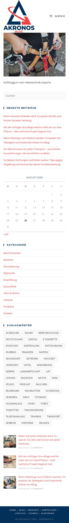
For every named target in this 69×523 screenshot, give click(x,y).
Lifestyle (8, 300)
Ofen (55, 377)
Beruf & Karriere (12, 253)
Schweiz (7, 313)
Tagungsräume (33, 410)
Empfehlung (10, 280)
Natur (42, 377)
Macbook (27, 377)
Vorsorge (27, 423)
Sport (31, 403)
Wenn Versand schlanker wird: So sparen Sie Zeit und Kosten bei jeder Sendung (39, 439)
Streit (44, 403)
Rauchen (41, 384)
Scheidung (52, 390)
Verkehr (11, 423)
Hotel (27, 365)
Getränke (32, 358)
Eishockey (12, 345)
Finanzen (27, 352)
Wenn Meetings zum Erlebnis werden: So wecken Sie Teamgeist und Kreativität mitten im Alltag (42, 480)
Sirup (26, 397)
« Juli (5, 234)
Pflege (10, 384)
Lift (48, 371)
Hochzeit (49, 358)
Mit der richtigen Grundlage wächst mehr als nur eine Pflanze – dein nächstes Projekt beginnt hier (38, 460)
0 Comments (37, 447)
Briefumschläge (48, 332)
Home (13, 510)
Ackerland (12, 332)
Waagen (44, 423)
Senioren (11, 397)
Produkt (25, 384)
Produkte (8, 306)
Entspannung (53, 345)
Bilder (29, 332)
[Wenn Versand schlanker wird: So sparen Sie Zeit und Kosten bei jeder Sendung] (9, 441)
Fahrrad (11, 352)
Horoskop (12, 365)
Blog (22, 510)
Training (36, 416)
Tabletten (12, 410)
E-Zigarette (50, 339)
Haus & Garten (11, 293)
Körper (10, 371)
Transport (53, 416)
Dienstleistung (11, 266)
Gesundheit (9, 286)
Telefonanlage (15, 416)
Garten (43, 352)
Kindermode (44, 365)
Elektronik (9, 273)
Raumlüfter (32, 390)
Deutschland (14, 339)
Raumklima (13, 390)
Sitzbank (40, 397)
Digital (33, 339)
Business (8, 259)
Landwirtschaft (30, 371)
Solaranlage (14, 403)
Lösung (10, 377)
